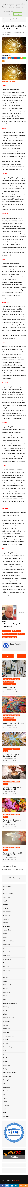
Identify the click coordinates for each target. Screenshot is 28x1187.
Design (5, 890)
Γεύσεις (5, 948)
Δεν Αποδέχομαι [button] (7, 14)
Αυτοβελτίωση (7, 930)
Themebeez (16, 1180)
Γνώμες (5, 963)
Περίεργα (5, 1069)
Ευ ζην (5, 1010)
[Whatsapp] (24, 58)
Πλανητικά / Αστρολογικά (10, 684)
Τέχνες (5, 1101)
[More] (3, 61)
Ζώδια (8, 34)
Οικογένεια (6, 1039)
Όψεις (5, 1050)
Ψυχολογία (6, 1116)
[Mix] (21, 58)
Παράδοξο (6, 1058)
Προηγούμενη (8, 656)
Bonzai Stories (7, 886)
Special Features (8, 679)
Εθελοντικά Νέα (7, 985)
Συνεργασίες (6, 1087)
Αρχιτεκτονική (7, 919)
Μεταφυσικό (6, 1028)
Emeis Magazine (7, 32)
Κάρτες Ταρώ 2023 (9, 687)
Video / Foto (6, 897)
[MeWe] (18, 58)
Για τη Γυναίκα (7, 952)
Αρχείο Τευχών (7, 915)
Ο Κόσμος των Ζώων (9, 1036)
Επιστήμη (6, 1006)
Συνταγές (5, 1091)
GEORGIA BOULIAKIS (10, 690)
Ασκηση (5, 922)
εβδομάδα (17, 630)
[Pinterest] (15, 58)
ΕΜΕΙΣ (5, 999)
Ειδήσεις (5, 988)
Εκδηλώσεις (6, 992)
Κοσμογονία (6, 1021)
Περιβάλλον (6, 1065)
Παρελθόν (6, 1061)
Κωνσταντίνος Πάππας (10, 637)
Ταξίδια (5, 1098)
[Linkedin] (12, 58)
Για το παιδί (6, 955)
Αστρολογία (7, 630)
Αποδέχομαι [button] (18, 14)
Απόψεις (5, 908)
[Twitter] (6, 58)
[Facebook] (3, 58)
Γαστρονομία (6, 944)
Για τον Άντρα (7, 959)
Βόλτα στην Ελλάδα (8, 941)
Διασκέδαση (6, 970)
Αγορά (5, 901)
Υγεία (4, 1109)
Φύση (4, 1112)
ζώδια (22, 634)
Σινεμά (5, 1083)
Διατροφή (5, 977)
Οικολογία (6, 1043)
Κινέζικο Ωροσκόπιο (8, 1017)
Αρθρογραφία (7, 911)
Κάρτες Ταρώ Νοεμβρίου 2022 (13, 723)
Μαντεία (11, 681)
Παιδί (4, 1054)
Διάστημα (5, 974)
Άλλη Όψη (6, 904)
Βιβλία (5, 933)
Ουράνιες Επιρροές (8, 1047)
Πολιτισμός (6, 1080)
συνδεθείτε (20, 869)
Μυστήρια (6, 1032)
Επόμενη (21, 656)
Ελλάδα (5, 995)
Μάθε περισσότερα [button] (7, 11)
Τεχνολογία (6, 1105)
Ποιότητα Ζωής (7, 1076)
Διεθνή (5, 981)
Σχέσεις (5, 1094)
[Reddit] (9, 58)
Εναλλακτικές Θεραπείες (10, 1003)
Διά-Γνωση (6, 966)
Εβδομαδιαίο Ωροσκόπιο (10, 634)
